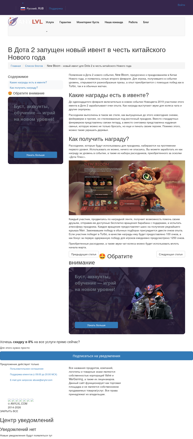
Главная (16, 66)
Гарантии (65, 22)
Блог (146, 22)
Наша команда (114, 22)
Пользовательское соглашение (27, 368)
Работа (133, 22)
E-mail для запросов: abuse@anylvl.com (31, 379)
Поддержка (56, 8)
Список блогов (34, 66)
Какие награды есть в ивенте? (28, 82)
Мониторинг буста (88, 22)
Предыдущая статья (83, 254)
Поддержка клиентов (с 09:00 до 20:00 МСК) (33, 374)
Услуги (50, 22)
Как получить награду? (24, 87)
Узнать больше (96, 325)
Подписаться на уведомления (96, 355)
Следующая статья (171, 254)
